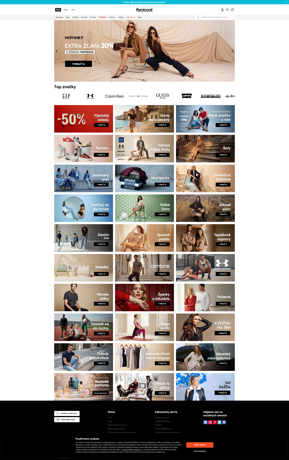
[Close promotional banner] (286, 2)
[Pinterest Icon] (214, 422)
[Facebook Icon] (205, 422)
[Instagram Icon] (210, 422)
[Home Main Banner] (99, 51)
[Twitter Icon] (219, 422)
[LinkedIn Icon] (224, 422)
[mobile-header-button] (222, 9)
